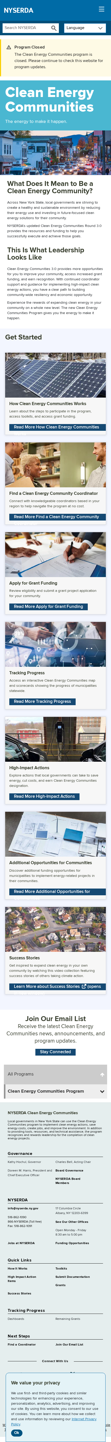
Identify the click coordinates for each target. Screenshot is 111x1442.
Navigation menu (101, 10)
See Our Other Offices (72, 1222)
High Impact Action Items (22, 1279)
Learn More (57, 987)
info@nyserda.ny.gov (23, 1208)
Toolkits (61, 1268)
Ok (16, 1433)
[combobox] (26, 28)
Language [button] (75, 28)
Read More (56, 428)
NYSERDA (18, 10)
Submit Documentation (73, 1277)
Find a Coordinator (22, 1344)
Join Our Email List (69, 1344)
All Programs (21, 1074)
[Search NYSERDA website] (54, 28)
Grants (61, 1285)
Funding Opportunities (72, 1243)
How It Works (17, 1268)
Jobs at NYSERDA (21, 1243)
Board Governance (70, 1170)
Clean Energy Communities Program (46, 1091)
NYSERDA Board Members (68, 1181)
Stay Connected (55, 1052)
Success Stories (19, 1293)
